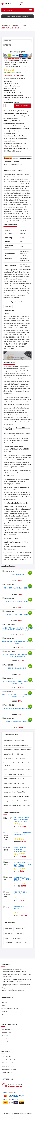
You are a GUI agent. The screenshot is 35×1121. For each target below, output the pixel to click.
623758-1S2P (9, 933)
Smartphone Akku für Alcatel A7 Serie (15, 792)
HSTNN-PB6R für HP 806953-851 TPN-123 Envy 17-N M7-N (22, 879)
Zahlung (3, 1005)
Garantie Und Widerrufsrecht (9, 1008)
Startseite (4, 26)
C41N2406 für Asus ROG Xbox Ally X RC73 (17, 615)
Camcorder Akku (6, 1039)
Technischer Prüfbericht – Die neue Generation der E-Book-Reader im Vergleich (17, 980)
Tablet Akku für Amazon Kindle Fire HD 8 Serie (18, 770)
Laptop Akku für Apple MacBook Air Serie (16, 745)
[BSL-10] (8, 864)
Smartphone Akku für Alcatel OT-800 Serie (17, 805)
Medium (9, 990)
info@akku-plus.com (15, 1087)
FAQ (2, 1014)
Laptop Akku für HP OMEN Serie (13, 754)
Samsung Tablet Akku (7, 1066)
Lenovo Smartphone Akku (9, 1060)
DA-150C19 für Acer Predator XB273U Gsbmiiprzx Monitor (20, 849)
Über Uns (4, 1002)
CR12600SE (19, 929)
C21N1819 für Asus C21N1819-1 (17, 668)
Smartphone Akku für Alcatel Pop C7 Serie (16, 801)
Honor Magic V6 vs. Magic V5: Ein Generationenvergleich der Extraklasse (14, 970)
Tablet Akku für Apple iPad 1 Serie (14, 783)
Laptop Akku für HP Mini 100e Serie (14, 758)
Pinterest (21, 990)
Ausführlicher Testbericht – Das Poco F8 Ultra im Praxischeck (16, 985)
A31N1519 (8, 306)
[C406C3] (8, 836)
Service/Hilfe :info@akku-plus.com (17, 16)
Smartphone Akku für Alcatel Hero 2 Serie (16, 787)
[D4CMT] (8, 818)
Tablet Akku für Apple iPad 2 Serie (14, 779)
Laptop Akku (5, 1042)
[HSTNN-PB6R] (8, 878)
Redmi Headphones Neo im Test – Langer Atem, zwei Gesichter (17, 975)
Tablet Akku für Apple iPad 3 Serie (14, 774)
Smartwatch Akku (6, 1029)
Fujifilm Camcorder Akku (8, 1069)
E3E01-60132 (17, 938)
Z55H (26, 943)
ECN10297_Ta (13, 84)
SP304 (18, 943)
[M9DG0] (8, 907)
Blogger (3, 990)
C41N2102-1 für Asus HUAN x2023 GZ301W (17, 708)
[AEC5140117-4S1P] (8, 894)
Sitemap (3, 1018)
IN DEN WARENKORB (22, 106)
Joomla (15, 990)
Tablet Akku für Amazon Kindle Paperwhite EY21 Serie (16, 764)
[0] (20, 4)
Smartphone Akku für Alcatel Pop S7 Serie (16, 796)
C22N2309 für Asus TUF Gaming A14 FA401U (17, 721)
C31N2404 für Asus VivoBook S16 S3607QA (17, 588)
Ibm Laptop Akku (6, 1056)
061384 (19, 933)
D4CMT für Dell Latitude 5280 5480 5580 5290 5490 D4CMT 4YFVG (21, 819)
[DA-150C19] (8, 849)
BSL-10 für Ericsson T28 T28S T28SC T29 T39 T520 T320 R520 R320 (22, 864)
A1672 (7, 938)
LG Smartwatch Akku (7, 1063)
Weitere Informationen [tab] (13, 164)
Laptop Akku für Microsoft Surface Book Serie (18, 750)
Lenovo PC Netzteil (6, 1072)
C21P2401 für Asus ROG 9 (17, 574)
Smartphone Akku (6, 1045)
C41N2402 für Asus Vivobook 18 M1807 (18, 601)
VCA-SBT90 (9, 943)
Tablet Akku (15, 26)
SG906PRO (8, 929)
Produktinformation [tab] (11, 161)
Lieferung (4, 1011)
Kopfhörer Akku (6, 1032)
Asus (24, 26)
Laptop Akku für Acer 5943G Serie (14, 741)
